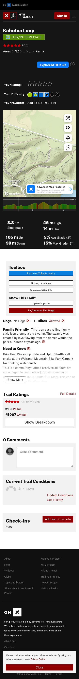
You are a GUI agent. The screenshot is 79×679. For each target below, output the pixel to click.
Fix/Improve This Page (41, 310)
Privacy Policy (38, 659)
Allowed (54, 321)
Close (39, 667)
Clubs (7, 576)
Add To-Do (34, 102)
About (7, 558)
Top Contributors (13, 582)
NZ (17, 51)
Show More (15, 379)
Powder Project (49, 582)
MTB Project (48, 564)
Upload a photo (41, 303)
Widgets (9, 570)
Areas (7, 51)
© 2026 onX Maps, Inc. (29, 673)
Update (60, 495)
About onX (10, 641)
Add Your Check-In (58, 519)
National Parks (49, 588)
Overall (22, 414)
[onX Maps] (12, 615)
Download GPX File (41, 290)
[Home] (20, 15)
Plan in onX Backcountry (41, 273)
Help (7, 564)
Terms (48, 673)
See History (55, 499)
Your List (50, 102)
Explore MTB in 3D (53, 65)
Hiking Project (49, 570)
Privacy (58, 673)
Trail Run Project (50, 576)
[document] (39, 661)
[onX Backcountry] (15, 5)
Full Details (68, 393)
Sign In (62, 15)
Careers (9, 647)
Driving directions (41, 283)
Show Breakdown (39, 422)
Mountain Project (50, 558)
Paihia (39, 51)
